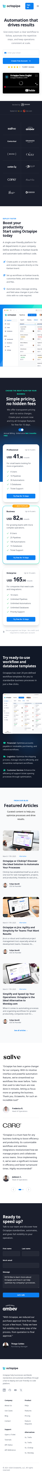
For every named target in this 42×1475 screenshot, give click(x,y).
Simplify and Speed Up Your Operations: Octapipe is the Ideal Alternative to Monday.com (19, 998)
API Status (9, 1445)
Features (28, 1411)
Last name (26, 1248)
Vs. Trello (28, 1437)
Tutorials (8, 1440)
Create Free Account (19, 61)
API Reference (10, 1450)
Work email (7, 1260)
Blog (6, 1416)
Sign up (28, 6)
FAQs (27, 1405)
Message (6, 1272)
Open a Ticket (10, 1434)
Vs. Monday (29, 1453)
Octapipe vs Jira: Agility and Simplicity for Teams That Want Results (21, 930)
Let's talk (21, 1295)
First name (7, 1248)
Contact (8, 1421)
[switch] (21, 429)
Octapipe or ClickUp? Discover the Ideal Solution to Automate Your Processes (21, 864)
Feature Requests (28, 1422)
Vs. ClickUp (29, 1448)
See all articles (21, 1030)
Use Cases (9, 1411)
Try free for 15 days (21, 496)
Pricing (27, 1416)
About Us (8, 1405)
